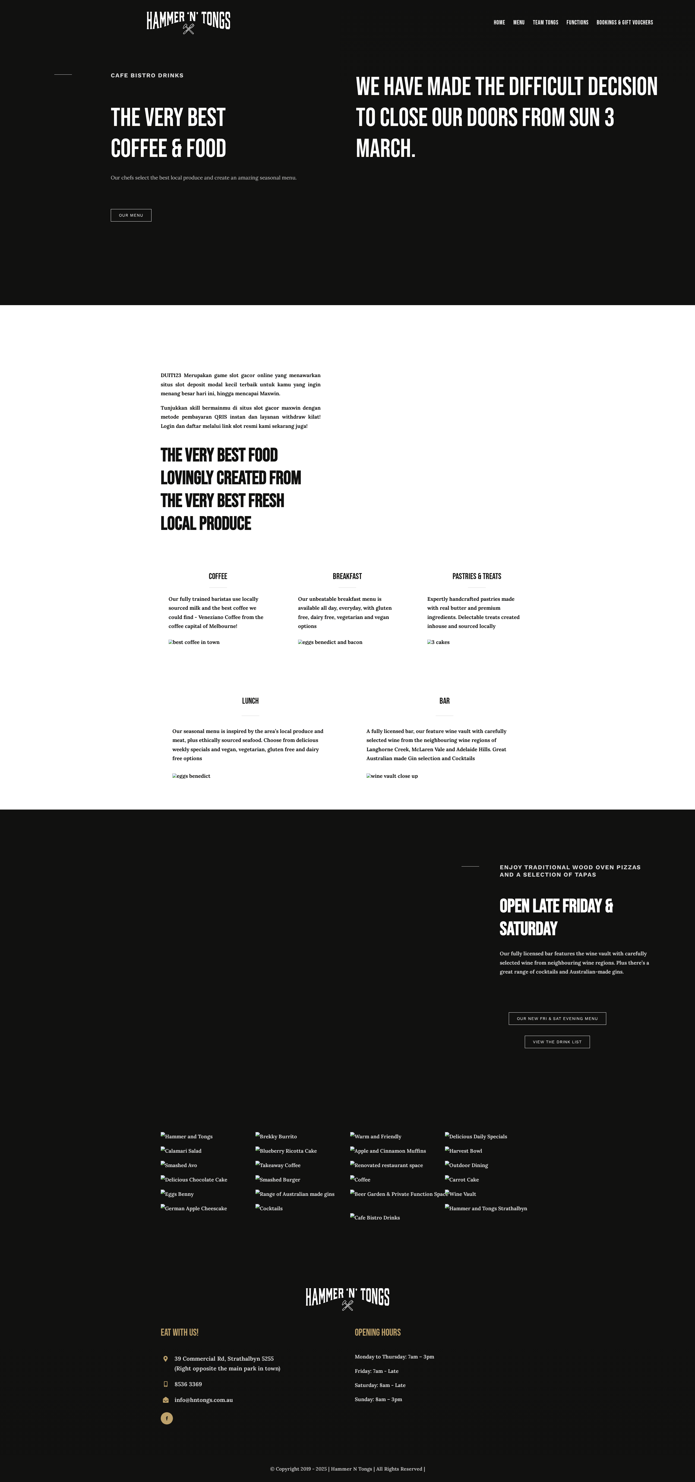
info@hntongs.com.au (204, 1400)
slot (237, 426)
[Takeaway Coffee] (278, 1165)
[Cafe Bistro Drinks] (375, 1217)
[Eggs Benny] (177, 1194)
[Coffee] (360, 1179)
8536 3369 (188, 1384)
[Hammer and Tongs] (187, 1136)
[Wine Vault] (460, 1194)
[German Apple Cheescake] (194, 1208)
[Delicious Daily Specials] (476, 1136)
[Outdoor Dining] (466, 1165)
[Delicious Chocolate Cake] (194, 1179)
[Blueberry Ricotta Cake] (286, 1151)
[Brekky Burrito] (276, 1136)
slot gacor (266, 408)
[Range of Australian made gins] (294, 1194)
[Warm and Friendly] (375, 1136)
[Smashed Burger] (277, 1179)
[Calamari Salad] (181, 1151)
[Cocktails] (269, 1208)
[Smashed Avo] (179, 1165)
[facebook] (167, 1418)
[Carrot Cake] (462, 1179)
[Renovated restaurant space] (386, 1165)
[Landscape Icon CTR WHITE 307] (188, 14)
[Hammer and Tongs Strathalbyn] (486, 1208)
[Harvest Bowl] (463, 1151)
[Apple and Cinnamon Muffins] (388, 1151)
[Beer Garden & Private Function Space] (399, 1194)
